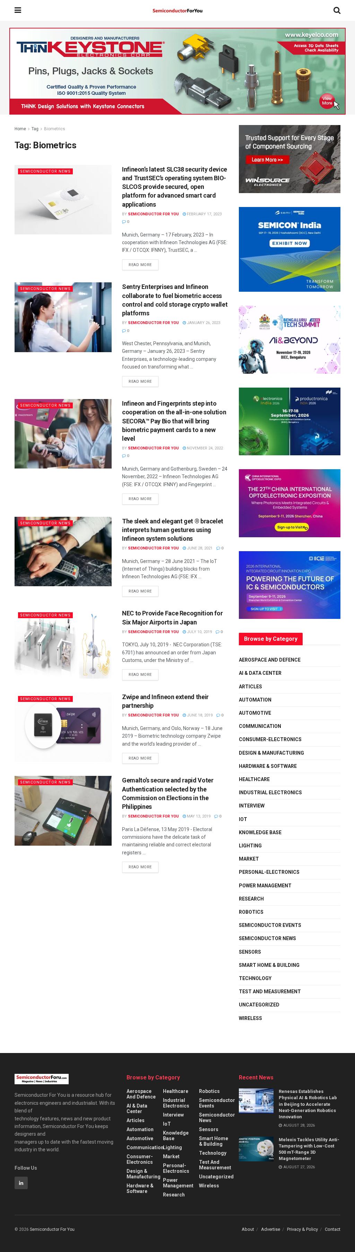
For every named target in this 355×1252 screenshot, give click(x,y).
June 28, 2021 (199, 548)
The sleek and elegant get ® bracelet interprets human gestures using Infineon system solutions (172, 529)
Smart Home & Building (269, 965)
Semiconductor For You (153, 214)
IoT (243, 819)
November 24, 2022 (204, 448)
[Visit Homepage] (177, 11)
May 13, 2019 (198, 816)
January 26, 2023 (203, 323)
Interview (252, 806)
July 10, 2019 (199, 632)
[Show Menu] (18, 10)
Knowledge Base (260, 832)
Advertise (270, 1229)
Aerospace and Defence (270, 660)
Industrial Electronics (270, 792)
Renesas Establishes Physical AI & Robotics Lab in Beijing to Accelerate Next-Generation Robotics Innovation (308, 1104)
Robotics (251, 912)
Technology (255, 978)
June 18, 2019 (199, 715)
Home (20, 128)
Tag (35, 128)
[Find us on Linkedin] (21, 1183)
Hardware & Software (268, 766)
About (248, 1229)
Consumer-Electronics (270, 739)
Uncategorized (259, 1005)
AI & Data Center (260, 673)
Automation (255, 700)
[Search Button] (337, 10)
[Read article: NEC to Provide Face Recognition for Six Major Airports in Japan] (63, 643)
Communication (260, 726)
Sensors (250, 952)
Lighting (250, 845)
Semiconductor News (45, 171)
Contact (332, 1229)
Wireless (250, 1018)
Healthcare (254, 779)
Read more (143, 263)
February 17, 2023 (204, 214)
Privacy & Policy (302, 1229)
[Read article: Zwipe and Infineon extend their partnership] (63, 727)
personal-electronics (269, 872)
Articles (250, 686)
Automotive (255, 713)
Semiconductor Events (270, 925)
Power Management (265, 885)
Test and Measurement (270, 991)
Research (251, 899)
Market (249, 859)
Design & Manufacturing (271, 753)
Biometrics (54, 128)
